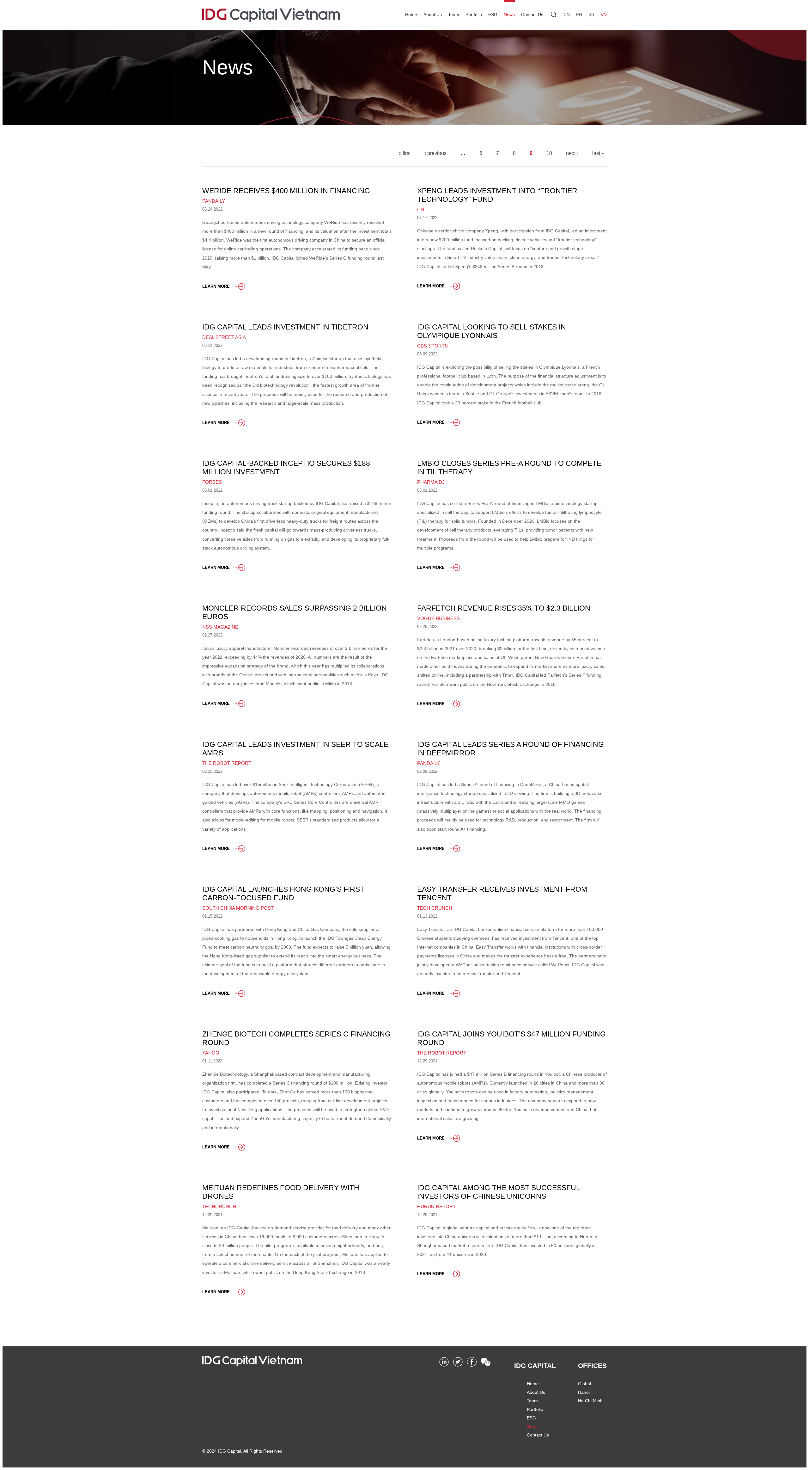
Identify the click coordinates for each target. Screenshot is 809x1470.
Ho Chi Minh (590, 1400)
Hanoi (584, 1392)
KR (591, 14)
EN (579, 14)
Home (411, 14)
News (509, 14)
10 (549, 153)
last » (598, 153)
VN (604, 14)
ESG (492, 14)
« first (404, 153)
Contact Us (532, 14)
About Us (432, 14)
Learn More (216, 286)
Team (453, 14)
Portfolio (473, 14)
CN (566, 14)
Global (584, 1383)
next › (572, 153)
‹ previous (435, 153)
